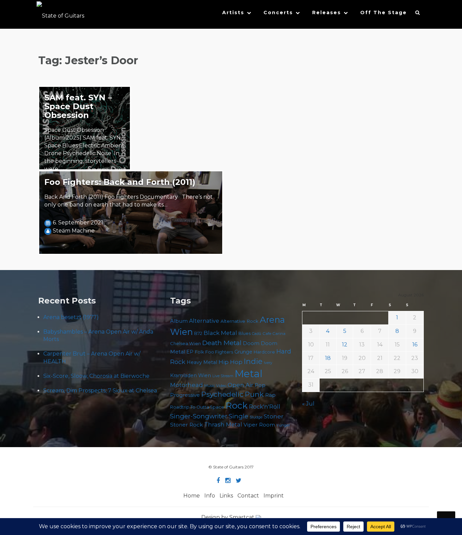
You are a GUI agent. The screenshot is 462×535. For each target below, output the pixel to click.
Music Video (215, 385)
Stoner (273, 416)
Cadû (256, 334)
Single (238, 416)
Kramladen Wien (190, 375)
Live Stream (222, 376)
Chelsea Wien (185, 343)
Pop (260, 385)
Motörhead (186, 384)
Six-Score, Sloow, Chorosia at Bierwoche (96, 376)
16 (414, 344)
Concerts (278, 12)
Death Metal (221, 343)
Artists (233, 12)
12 (344, 344)
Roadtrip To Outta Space (197, 407)
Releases (326, 12)
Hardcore (264, 352)
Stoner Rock (186, 424)
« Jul (308, 403)
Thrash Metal (223, 424)
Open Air (240, 385)
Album (179, 321)
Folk (199, 352)
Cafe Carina (273, 333)
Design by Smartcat (228, 517)
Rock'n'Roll (264, 406)
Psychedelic (222, 394)
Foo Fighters (219, 352)
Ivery (268, 363)
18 (328, 358)
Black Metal (220, 333)
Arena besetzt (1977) (71, 317)
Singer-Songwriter (198, 416)
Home (191, 495)
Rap (270, 395)
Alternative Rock (239, 321)
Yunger (283, 425)
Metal (248, 374)
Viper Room (259, 424)
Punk (254, 394)
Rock (237, 405)
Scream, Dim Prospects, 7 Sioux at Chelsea (100, 390)
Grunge (243, 352)
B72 (198, 333)
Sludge (256, 417)
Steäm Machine (74, 230)
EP (189, 352)
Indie (253, 361)
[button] (417, 14)
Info (209, 495)
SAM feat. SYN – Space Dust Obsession (78, 106)
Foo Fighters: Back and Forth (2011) (119, 182)
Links (226, 495)
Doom (251, 343)
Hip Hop (230, 362)
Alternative (204, 321)
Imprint (273, 495)
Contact (248, 495)
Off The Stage (383, 12)
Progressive (185, 395)
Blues (244, 333)
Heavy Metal (202, 362)
